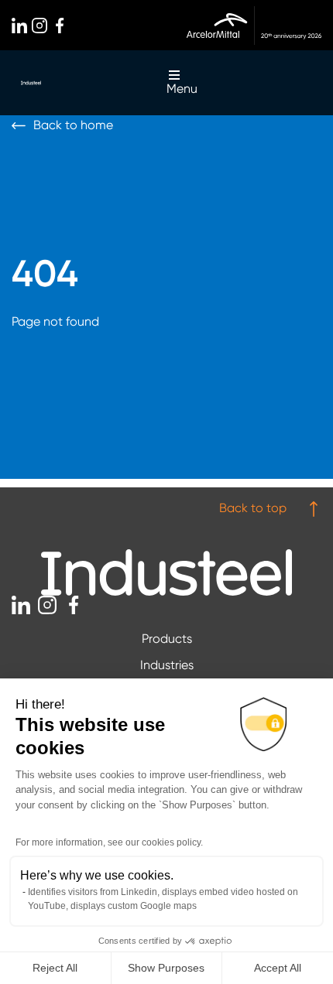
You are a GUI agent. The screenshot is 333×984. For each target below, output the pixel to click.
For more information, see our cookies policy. (109, 842)
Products (167, 638)
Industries (167, 665)
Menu (181, 88)
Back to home (73, 125)
